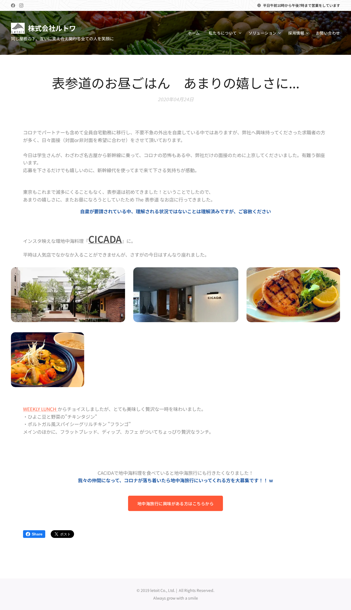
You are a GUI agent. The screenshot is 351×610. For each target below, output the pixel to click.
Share (37, 534)
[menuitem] (195, 33)
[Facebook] (13, 5)
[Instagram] (21, 5)
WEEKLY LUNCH (40, 408)
